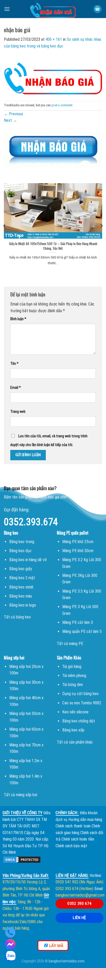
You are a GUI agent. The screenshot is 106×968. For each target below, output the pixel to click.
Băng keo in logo (22, 605)
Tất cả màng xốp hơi (20, 794)
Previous (13, 113)
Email (15, 387)
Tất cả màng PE (70, 643)
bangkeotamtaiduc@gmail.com (80, 895)
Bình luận (18, 319)
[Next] (101, 225)
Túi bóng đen (72, 684)
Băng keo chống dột (78, 721)
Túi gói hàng (71, 666)
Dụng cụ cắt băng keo (80, 693)
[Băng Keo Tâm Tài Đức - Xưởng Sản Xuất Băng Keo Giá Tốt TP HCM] (53, 9)
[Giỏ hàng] (97, 9)
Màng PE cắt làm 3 (77, 622)
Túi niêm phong (74, 675)
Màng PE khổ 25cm (77, 541)
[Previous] (4, 225)
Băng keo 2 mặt (22, 577)
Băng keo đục (20, 550)
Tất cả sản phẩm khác (75, 742)
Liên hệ (79, 917)
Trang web (17, 411)
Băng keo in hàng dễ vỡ (28, 559)
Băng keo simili (21, 587)
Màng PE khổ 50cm (77, 550)
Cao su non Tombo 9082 (81, 702)
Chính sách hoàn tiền (77, 839)
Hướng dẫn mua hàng (85, 819)
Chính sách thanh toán (73, 826)
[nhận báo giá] (53, 74)
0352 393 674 (79, 903)
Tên (14, 363)
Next (10, 120)
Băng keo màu (20, 596)
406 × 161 (54, 39)
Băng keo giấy (20, 568)
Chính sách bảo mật (71, 845)
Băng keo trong (21, 541)
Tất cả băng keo (17, 617)
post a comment (61, 105)
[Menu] (7, 9)
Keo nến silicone (75, 711)
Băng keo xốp (73, 730)
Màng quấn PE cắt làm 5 (82, 631)
